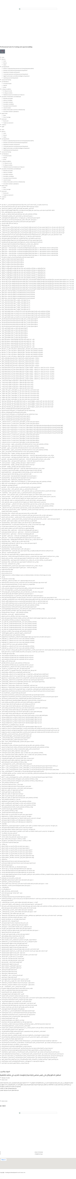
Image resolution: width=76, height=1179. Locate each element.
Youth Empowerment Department (10, 78)
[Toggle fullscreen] (1, 1176)
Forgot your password (8, 123)
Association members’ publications (11, 111)
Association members (8, 102)
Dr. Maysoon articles (7, 93)
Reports (5, 85)
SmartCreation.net (21, 1172)
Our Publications (5, 82)
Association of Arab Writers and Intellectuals (11, 97)
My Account (4, 119)
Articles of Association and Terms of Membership (14, 110)
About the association (8, 98)
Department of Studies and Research (11, 72)
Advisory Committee (7, 100)
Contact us (3, 125)
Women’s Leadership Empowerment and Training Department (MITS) (18, 69)
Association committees (8, 104)
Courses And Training (6, 80)
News (4, 115)
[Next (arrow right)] (1, 1178)
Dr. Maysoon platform (6, 89)
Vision (4, 61)
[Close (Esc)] (4, 1176)
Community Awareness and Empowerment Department (15, 74)
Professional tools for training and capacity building (16, 46)
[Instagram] (14, 4)
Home (2, 57)
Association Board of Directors (10, 106)
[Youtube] (17, 4)
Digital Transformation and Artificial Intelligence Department (16, 76)
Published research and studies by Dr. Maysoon (13, 95)
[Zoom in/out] (0, 1176)
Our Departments (5, 67)
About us (3, 59)
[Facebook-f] (6, 4)
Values (4, 65)
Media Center (4, 113)
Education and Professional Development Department (15, 70)
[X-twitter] (10, 4)
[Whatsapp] (2, 4)
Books (4, 87)
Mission (5, 63)
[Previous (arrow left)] (0, 1178)
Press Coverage (6, 117)
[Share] (3, 1176)
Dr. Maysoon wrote (7, 91)
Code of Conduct (7, 108)
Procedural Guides (7, 84)
